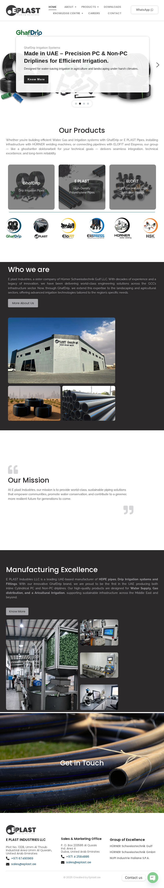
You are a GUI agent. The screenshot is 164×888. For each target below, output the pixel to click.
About (68, 7)
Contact (114, 13)
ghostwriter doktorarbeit (39, 149)
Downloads (112, 7)
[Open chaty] (152, 877)
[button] (6, 65)
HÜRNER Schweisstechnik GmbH (132, 852)
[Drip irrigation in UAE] (23, 10)
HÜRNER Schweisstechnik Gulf (131, 846)
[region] (82, 65)
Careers (94, 13)
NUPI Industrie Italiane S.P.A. (129, 858)
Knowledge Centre (66, 13)
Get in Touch (82, 763)
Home (52, 7)
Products (88, 7)
